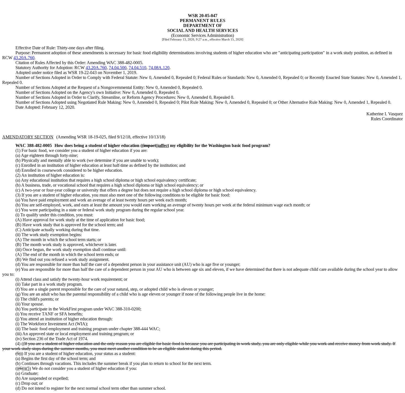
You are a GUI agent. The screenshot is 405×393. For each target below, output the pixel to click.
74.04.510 (137, 67)
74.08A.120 (158, 67)
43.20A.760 (23, 57)
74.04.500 (117, 67)
